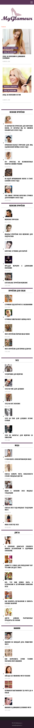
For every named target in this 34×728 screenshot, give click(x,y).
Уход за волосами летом (12, 95)
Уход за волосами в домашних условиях (14, 57)
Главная (3, 26)
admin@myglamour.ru (17, 725)
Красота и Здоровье (10, 48)
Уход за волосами (10, 52)
